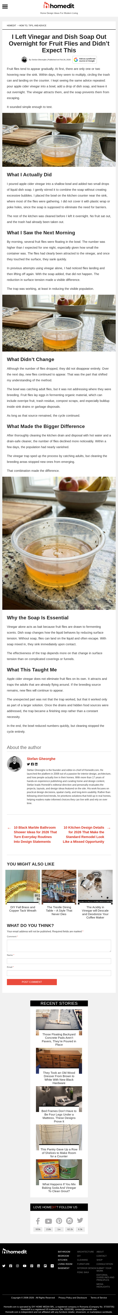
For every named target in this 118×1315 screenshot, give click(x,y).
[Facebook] (32, 765)
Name (10, 955)
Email (10, 967)
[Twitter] (28, 765)
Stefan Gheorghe (39, 60)
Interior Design (86, 1268)
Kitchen (62, 1260)
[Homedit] (59, 6)
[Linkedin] (36, 765)
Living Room (65, 1264)
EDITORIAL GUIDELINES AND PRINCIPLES (105, 1277)
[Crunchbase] (52, 1266)
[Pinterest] (31, 1266)
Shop (99, 1260)
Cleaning (82, 1260)
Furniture (83, 1264)
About (100, 1252)
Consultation (104, 1264)
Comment (12, 936)
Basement (64, 1268)
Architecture (85, 1252)
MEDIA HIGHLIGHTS (103, 1285)
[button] (59, 140)
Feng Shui (83, 1272)
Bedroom (63, 1256)
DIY (79, 1256)
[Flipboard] (45, 1266)
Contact (101, 1256)
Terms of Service (99, 1297)
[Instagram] (17, 1266)
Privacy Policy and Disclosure (73, 1297)
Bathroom (64, 1252)
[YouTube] (24, 1266)
